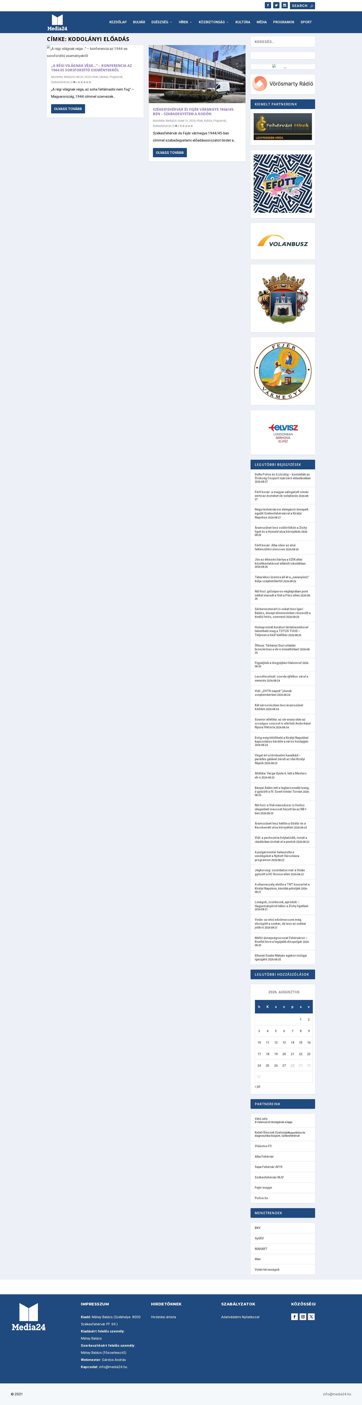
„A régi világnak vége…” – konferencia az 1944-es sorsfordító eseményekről (91, 67)
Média (262, 22)
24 (259, 1065)
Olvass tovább (68, 109)
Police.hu (261, 1198)
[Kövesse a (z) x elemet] (311, 1316)
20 (284, 1054)
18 (267, 1054)
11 (267, 1042)
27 (284, 1065)
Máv (258, 1259)
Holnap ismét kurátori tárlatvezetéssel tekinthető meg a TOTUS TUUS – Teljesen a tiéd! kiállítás (281, 631)
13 (284, 1042)
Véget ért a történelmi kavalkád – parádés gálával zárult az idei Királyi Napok (280, 759)
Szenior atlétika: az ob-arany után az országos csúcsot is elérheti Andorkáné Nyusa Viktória (283, 723)
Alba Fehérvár (264, 1156)
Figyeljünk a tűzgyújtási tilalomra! (278, 663)
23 (308, 1054)
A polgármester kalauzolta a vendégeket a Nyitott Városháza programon (277, 856)
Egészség (159, 22)
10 (259, 1042)
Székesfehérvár (60, 82)
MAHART (261, 1248)
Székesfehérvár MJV (269, 1177)
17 (259, 1054)
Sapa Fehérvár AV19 (268, 1167)
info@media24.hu (113, 1367)
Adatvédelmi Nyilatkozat (240, 1317)
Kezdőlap (118, 22)
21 (292, 1054)
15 (300, 1042)
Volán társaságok (267, 1269)
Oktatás (104, 76)
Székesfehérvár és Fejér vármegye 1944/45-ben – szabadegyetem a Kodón (193, 111)
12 (276, 1042)
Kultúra (242, 22)
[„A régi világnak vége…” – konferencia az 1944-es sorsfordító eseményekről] (95, 52)
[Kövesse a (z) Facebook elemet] (294, 1316)
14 (292, 1042)
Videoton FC (263, 1146)
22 (300, 1054)
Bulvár (139, 22)
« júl (257, 1086)
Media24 (69, 76)
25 (267, 1065)
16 (308, 1042)
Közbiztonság (212, 22)
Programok (283, 22)
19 (276, 1054)
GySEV (259, 1238)
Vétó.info (261, 1119)
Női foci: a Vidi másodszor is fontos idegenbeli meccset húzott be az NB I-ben (281, 809)
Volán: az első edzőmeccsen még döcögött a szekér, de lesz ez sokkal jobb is (280, 923)
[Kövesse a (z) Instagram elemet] (303, 1316)
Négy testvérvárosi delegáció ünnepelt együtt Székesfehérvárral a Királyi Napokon (281, 513)
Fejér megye (263, 1187)
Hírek (183, 22)
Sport (306, 22)
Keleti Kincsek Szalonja (271, 1132)
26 (276, 1065)
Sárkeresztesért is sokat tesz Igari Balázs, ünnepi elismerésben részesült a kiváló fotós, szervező (283, 612)
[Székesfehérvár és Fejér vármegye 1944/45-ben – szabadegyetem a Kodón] (197, 74)
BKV (257, 1228)
